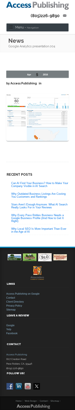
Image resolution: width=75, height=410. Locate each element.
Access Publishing (16, 354)
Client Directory (15, 301)
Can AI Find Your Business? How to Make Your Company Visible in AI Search (39, 185)
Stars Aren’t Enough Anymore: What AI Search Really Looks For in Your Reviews (39, 206)
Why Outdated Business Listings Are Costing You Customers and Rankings (38, 195)
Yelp (8, 329)
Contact (10, 297)
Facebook (12, 333)
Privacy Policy (14, 305)
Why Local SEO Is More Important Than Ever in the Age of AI (38, 230)
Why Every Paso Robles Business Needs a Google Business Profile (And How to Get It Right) (37, 218)
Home (19, 401)
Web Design (31, 401)
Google (10, 325)
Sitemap (11, 309)
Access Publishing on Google (23, 293)
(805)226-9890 (45, 15)
